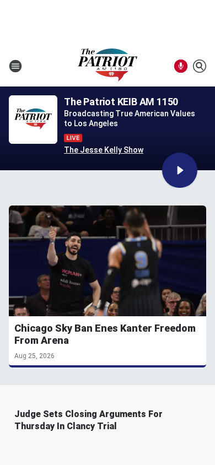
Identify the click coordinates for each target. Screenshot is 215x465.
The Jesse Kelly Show (103, 149)
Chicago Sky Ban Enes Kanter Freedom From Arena (105, 334)
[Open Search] (199, 66)
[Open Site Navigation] (15, 66)
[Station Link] (107, 66)
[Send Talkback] (180, 66)
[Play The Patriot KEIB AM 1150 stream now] (33, 119)
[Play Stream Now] (179, 170)
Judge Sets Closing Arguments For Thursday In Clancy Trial (88, 420)
